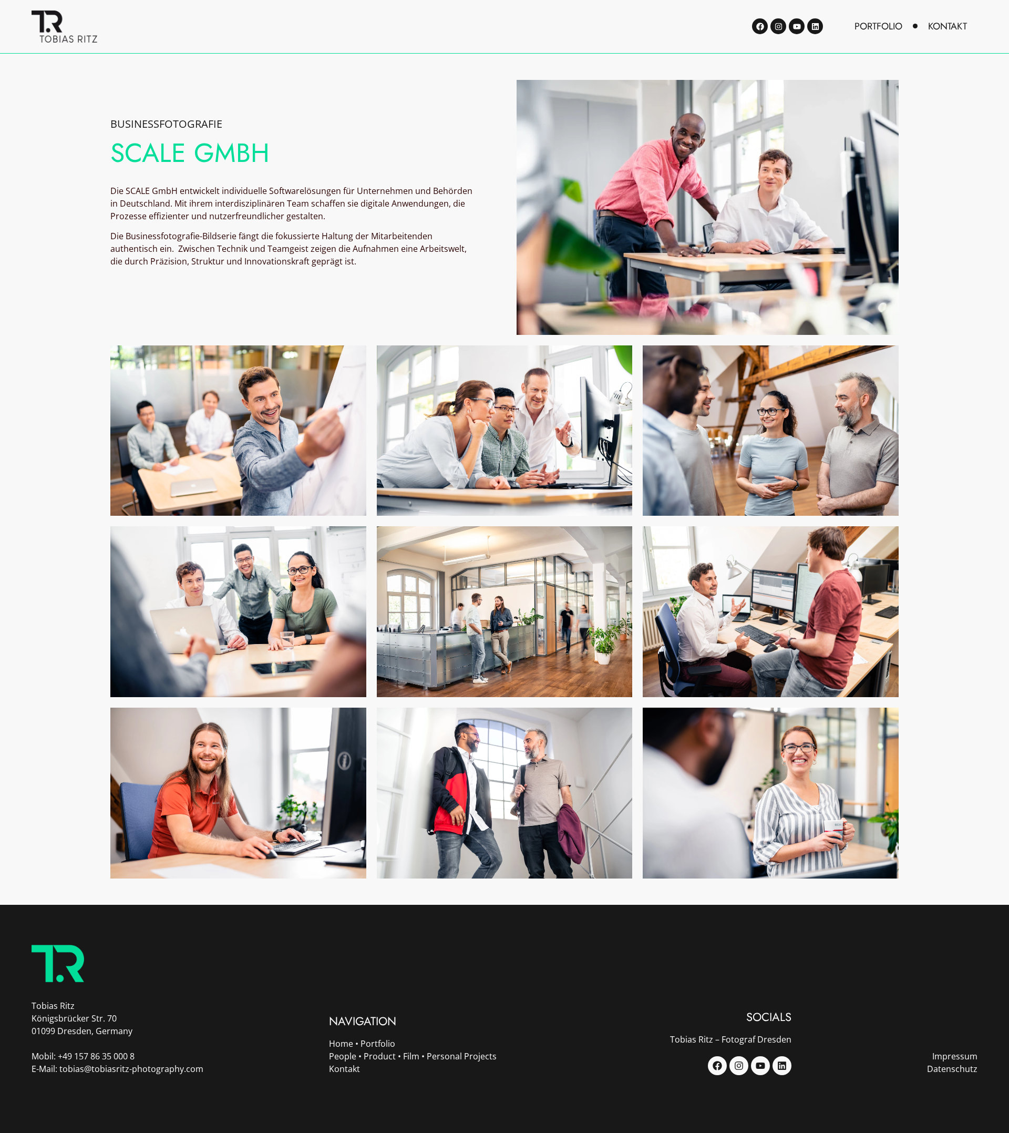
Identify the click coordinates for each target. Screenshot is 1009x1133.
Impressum (954, 1056)
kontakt (947, 26)
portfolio (878, 26)
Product (380, 1056)
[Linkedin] (815, 26)
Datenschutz (952, 1069)
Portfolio (378, 1043)
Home (341, 1043)
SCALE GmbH (190, 153)
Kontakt (344, 1069)
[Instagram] (778, 26)
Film (411, 1056)
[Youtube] (797, 26)
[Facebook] (760, 26)
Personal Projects (462, 1056)
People (342, 1056)
